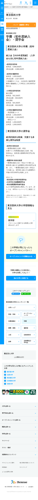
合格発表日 (27, 335)
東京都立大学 (11, 377)
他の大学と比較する (21, 278)
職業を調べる (6, 427)
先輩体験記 (11, 321)
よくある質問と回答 (7, 471)
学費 (25, 321)
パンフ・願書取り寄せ (21, 25)
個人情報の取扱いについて (27, 462)
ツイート (16, 293)
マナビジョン (6, 4)
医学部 (20, 221)
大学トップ (11, 307)
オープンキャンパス (28, 314)
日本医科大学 (11, 380)
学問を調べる (6, 434)
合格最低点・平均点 (28, 341)
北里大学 (10, 374)
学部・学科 (11, 314)
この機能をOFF (19, 357)
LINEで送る (27, 293)
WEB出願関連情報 (12, 28)
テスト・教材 (6, 447)
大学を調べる (6, 406)
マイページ (5, 440)
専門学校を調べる (7, 413)
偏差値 (26, 328)
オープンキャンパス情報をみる (21, 256)
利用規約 (4, 467)
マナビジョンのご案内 (8, 462)
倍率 (9, 341)
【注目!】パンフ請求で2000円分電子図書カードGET (18, 7)
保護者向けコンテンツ (9, 454)
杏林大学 (10, 383)
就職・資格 (11, 328)
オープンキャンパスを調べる (11, 420)
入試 (9, 335)
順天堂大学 (10, 371)
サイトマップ (23, 467)
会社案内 (30, 486)
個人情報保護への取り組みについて (14, 486)
